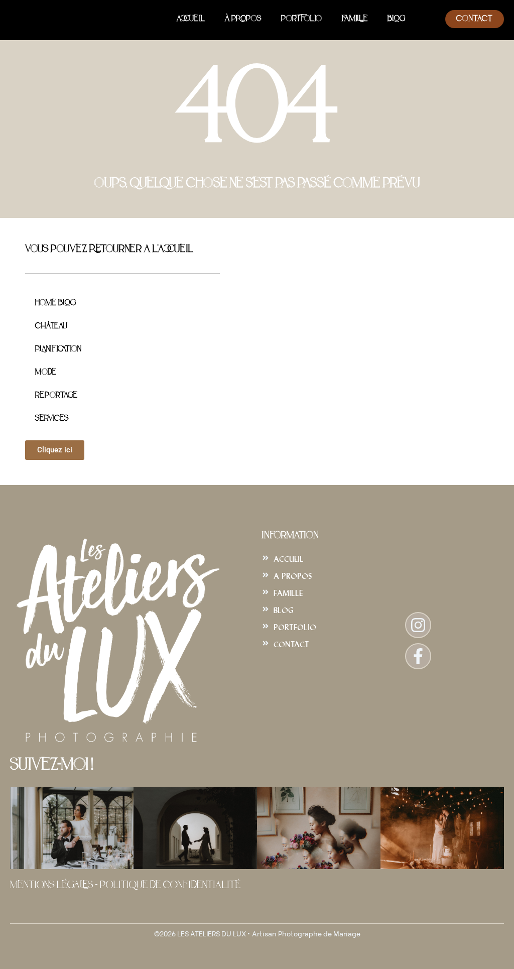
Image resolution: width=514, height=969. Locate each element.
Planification (58, 349)
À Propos (243, 19)
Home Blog (55, 303)
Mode (45, 373)
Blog (396, 19)
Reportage (56, 396)
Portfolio (301, 19)
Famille (354, 19)
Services (51, 419)
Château (51, 326)
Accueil (191, 19)
